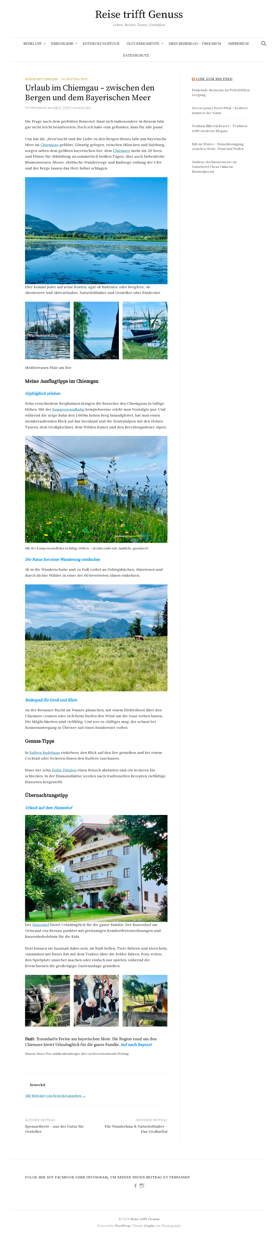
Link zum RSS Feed (214, 79)
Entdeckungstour (101, 43)
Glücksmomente (143, 43)
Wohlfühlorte (74, 79)
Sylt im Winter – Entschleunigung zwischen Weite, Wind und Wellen (218, 146)
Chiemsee (121, 150)
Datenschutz (136, 55)
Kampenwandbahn (68, 409)
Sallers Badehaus (45, 752)
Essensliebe (62, 43)
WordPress (122, 1226)
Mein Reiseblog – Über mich (195, 43)
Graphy (149, 1226)
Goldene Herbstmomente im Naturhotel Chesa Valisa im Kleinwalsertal (214, 167)
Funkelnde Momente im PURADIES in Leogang (221, 92)
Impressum (238, 43)
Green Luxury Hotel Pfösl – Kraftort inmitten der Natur (220, 110)
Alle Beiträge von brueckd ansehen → (55, 1095)
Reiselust (32, 43)
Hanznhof (40, 924)
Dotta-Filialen (64, 770)
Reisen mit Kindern (41, 79)
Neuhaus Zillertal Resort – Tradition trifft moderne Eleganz (219, 128)
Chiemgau (49, 144)
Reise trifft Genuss (139, 15)
